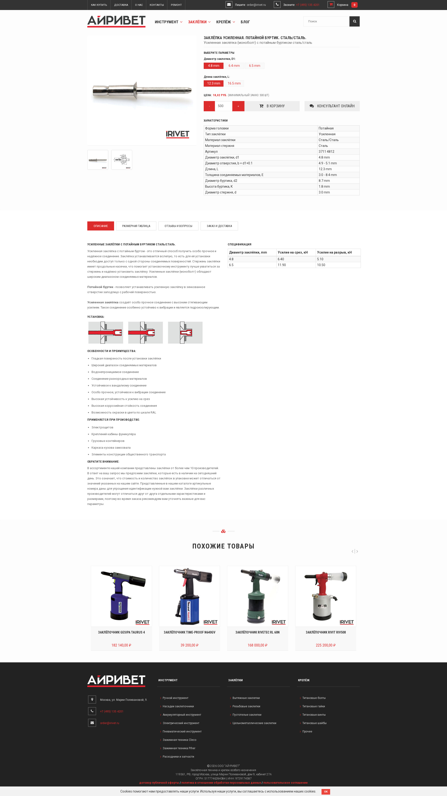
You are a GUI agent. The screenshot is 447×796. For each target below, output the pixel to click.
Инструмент (167, 22)
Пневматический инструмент (182, 731)
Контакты (157, 5)
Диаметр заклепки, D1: (220, 59)
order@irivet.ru (256, 5)
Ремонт (176, 5)
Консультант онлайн (335, 106)
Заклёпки (197, 22)
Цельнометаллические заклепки (254, 723)
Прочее (307, 731)
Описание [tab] (101, 226)
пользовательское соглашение (285, 782)
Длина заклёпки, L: (217, 76)
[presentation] (352, 551)
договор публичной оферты (159, 782)
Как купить (99, 5)
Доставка (121, 5)
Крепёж (224, 22)
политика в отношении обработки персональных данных (221, 782)
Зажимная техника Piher (179, 748)
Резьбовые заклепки (246, 706)
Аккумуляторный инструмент (182, 714)
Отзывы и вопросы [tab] (178, 226)
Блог (245, 22)
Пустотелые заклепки (247, 714)
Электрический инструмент (181, 723)
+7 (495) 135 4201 (308, 5)
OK (326, 791)
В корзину (275, 106)
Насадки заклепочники (178, 706)
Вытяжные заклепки (246, 698)
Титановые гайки (313, 706)
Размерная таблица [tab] (136, 226)
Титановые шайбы (314, 723)
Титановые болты (314, 698)
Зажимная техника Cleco (179, 740)
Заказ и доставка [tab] (219, 226)
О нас (139, 5)
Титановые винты (314, 714)
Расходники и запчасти (178, 756)
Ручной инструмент (175, 698)
